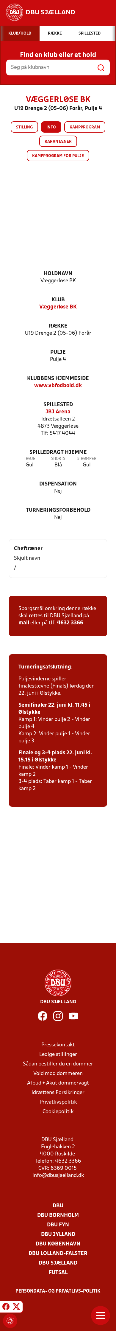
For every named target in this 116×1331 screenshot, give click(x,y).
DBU (58, 1206)
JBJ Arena (58, 412)
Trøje (29, 459)
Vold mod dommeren (58, 1073)
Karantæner (58, 142)
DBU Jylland (58, 1234)
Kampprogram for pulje (58, 156)
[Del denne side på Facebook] (6, 1308)
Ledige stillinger (58, 1054)
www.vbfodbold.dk (58, 385)
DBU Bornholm (58, 1215)
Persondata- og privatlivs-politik (58, 1291)
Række (58, 326)
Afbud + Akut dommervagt (58, 1083)
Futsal (58, 1272)
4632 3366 (70, 623)
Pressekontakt (58, 1045)
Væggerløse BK (58, 307)
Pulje (58, 352)
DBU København (58, 1244)
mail (23, 623)
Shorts (58, 459)
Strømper (86, 459)
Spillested (58, 404)
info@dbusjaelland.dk (58, 1175)
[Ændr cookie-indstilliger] (10, 1321)
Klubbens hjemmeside (58, 378)
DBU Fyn (58, 1225)
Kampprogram (85, 127)
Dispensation (58, 484)
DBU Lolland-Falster (58, 1253)
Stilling (24, 127)
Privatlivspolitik (58, 1102)
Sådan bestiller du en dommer (58, 1064)
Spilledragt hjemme (58, 452)
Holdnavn (58, 273)
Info (51, 127)
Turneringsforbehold (58, 510)
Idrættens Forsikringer (58, 1092)
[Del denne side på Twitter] (16, 1308)
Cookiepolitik (58, 1111)
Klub (58, 299)
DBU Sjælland (58, 1263)
